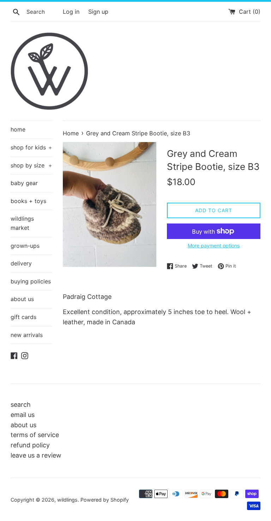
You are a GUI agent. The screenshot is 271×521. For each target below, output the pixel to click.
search (21, 404)
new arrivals (27, 334)
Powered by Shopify (104, 500)
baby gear (24, 182)
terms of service (35, 435)
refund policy (30, 445)
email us (23, 414)
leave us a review (36, 455)
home (18, 129)
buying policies (31, 281)
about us (22, 298)
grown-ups (25, 245)
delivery (21, 263)
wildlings (67, 500)
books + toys (28, 200)
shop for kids (31, 147)
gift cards (23, 316)
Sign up (98, 11)
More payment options (214, 246)
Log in (71, 11)
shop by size (31, 165)
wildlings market (22, 223)
